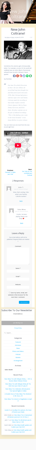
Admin (8, 37)
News (12, 37)
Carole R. (7, 410)
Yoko (7, 3)
